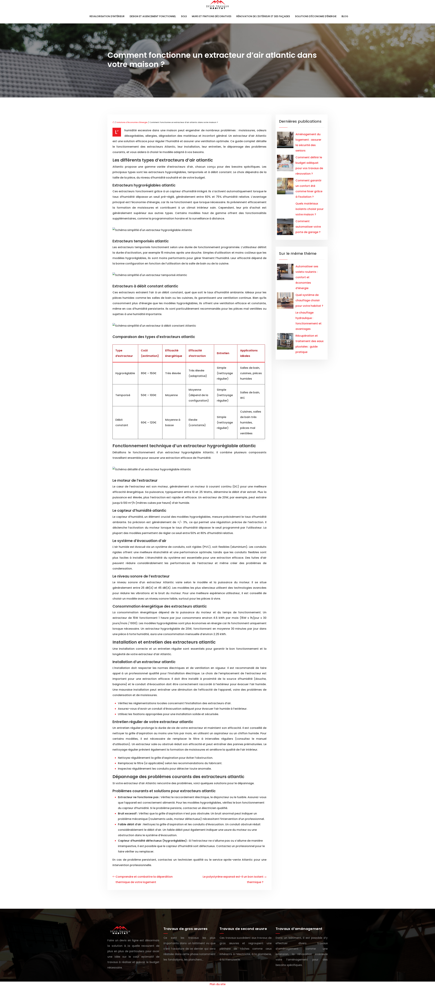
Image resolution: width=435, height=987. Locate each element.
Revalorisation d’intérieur (107, 16)
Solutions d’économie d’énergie (315, 16)
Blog (345, 16)
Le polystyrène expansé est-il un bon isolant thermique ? (233, 879)
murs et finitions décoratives (211, 16)
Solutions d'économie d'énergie (131, 122)
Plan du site (217, 984)
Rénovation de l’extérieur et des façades (263, 16)
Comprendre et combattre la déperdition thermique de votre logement (144, 879)
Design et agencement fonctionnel (153, 16)
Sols (184, 16)
